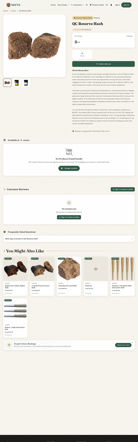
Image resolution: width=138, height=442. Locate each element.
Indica (114, 419)
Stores (53, 5)
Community (77, 5)
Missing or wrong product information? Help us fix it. (92, 131)
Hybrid (114, 429)
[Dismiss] (132, 342)
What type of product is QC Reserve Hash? (21, 239)
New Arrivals (62, 5)
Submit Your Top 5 (123, 345)
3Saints (13, 11)
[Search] (87, 5)
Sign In (117, 5)
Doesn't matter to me (114, 434)
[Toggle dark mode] (111, 4)
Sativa (114, 424)
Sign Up (126, 5)
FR (107, 5)
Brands (5, 11)
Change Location (70, 168)
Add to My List (105, 64)
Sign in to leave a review (124, 189)
